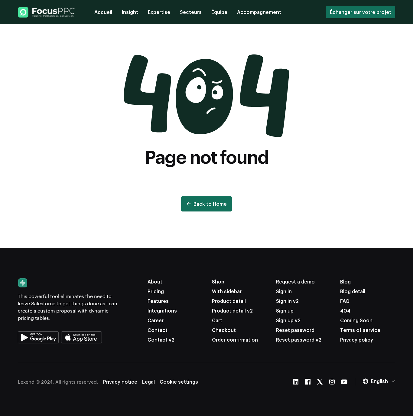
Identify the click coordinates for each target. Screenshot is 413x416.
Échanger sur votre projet (360, 12)
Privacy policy (356, 339)
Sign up (285, 310)
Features (158, 301)
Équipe (219, 12)
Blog (345, 281)
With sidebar (227, 291)
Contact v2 (161, 339)
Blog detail (352, 291)
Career (156, 320)
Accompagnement (259, 12)
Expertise (159, 12)
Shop (218, 281)
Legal (148, 382)
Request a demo (295, 281)
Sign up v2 (288, 320)
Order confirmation (235, 339)
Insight (130, 12)
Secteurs (191, 12)
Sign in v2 (287, 301)
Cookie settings (179, 382)
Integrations (162, 310)
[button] (379, 381)
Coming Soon (356, 320)
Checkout (224, 330)
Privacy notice (120, 382)
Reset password (295, 330)
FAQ (345, 301)
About (155, 281)
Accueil (103, 12)
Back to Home (210, 204)
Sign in (284, 291)
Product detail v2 (232, 310)
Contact (157, 330)
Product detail (229, 301)
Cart (217, 320)
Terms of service (360, 330)
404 (345, 310)
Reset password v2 (298, 339)
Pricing (156, 291)
